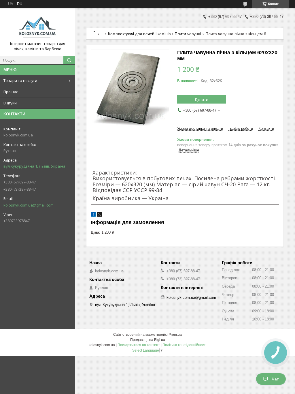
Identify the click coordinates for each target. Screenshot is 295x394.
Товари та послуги (20, 80)
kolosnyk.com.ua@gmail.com (28, 205)
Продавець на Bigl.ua (147, 340)
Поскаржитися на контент (139, 345)
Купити (201, 99)
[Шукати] (69, 60)
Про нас (10, 91)
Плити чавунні (188, 33)
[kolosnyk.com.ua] (37, 26)
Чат (275, 379)
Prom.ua (175, 335)
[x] (99, 215)
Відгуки (10, 103)
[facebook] (93, 215)
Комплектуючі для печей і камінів (139, 33)
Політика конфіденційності (184, 345)
